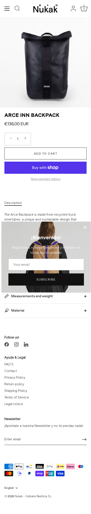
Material (17, 310)
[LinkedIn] (26, 344)
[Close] (85, 227)
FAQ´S (8, 364)
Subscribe (45, 279)
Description (13, 203)
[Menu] (7, 8)
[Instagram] (16, 344)
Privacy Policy (14, 377)
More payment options (45, 179)
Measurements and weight (32, 296)
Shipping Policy (15, 391)
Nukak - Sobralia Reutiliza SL (33, 496)
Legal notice (13, 404)
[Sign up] (84, 439)
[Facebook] (6, 344)
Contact (10, 371)
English (9, 488)
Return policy (14, 384)
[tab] (15, 203)
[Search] (17, 9)
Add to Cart (45, 153)
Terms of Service (16, 397)
